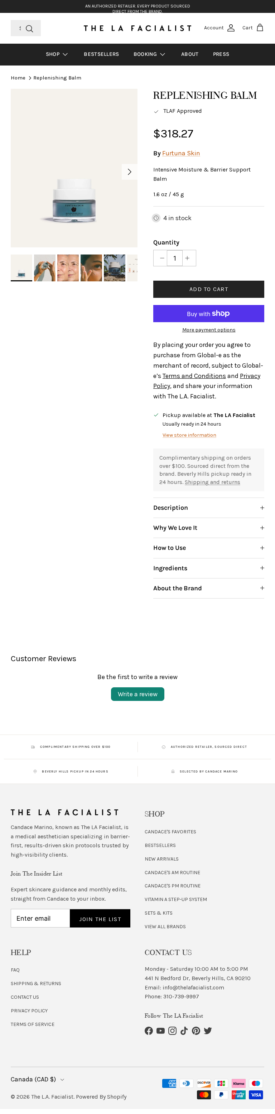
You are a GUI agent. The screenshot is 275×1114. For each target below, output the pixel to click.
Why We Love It (175, 528)
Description (170, 508)
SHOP (53, 54)
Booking (146, 54)
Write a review (138, 694)
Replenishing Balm (57, 77)
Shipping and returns (212, 482)
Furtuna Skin (181, 153)
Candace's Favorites (170, 832)
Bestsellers (101, 54)
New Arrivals (162, 859)
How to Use (169, 548)
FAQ (15, 970)
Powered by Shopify (101, 1096)
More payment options (209, 330)
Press (221, 54)
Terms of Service (32, 1024)
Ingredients (170, 568)
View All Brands (165, 927)
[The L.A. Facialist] (137, 28)
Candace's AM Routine (172, 873)
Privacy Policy (29, 1011)
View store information (189, 435)
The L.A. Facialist (52, 1096)
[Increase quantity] (189, 258)
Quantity (166, 242)
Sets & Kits (159, 913)
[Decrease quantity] (160, 258)
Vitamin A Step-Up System (176, 899)
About (190, 54)
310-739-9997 (181, 996)
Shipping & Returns (36, 983)
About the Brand (177, 588)
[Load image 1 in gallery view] (74, 168)
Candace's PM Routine (173, 886)
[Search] (29, 28)
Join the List (100, 919)
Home (18, 77)
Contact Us (25, 997)
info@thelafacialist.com (193, 987)
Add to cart (208, 289)
